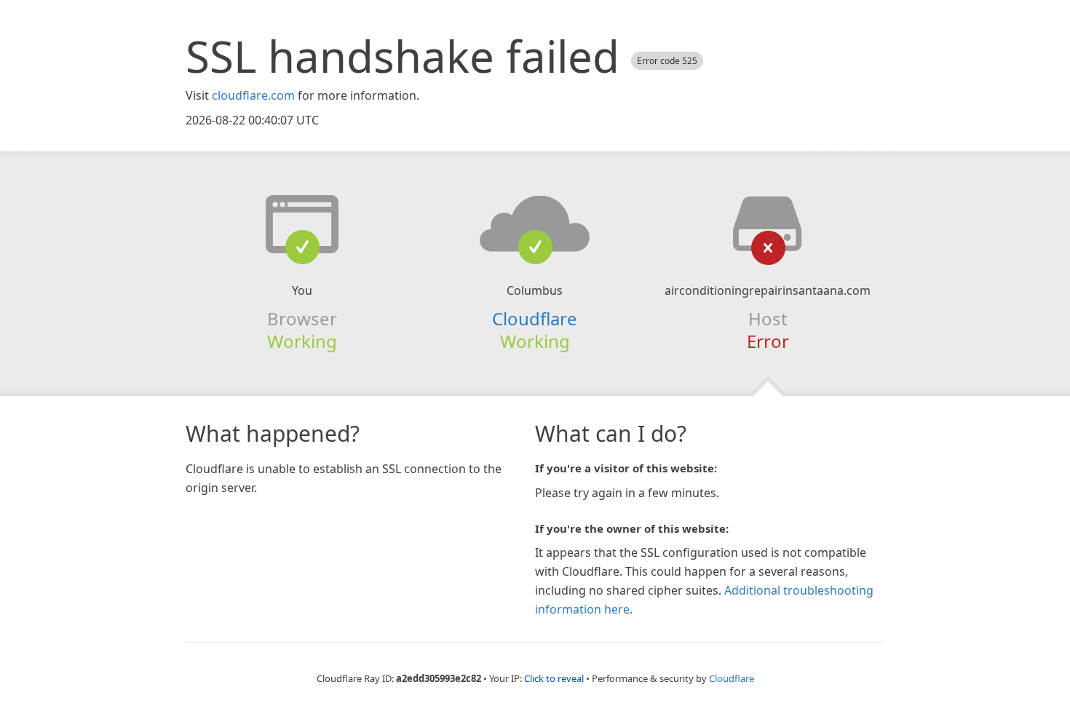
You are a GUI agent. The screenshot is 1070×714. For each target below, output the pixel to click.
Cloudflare (534, 318)
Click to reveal (554, 678)
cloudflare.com (253, 95)
